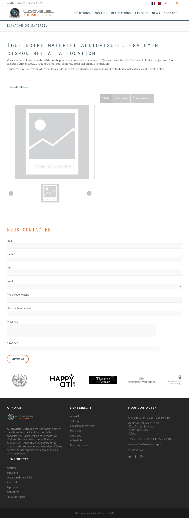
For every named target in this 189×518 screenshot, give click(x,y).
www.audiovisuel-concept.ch (145, 444)
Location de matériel (19, 477)
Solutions (12, 472)
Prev (12, 381)
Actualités (13, 491)
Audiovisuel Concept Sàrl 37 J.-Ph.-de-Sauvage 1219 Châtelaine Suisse (143, 428)
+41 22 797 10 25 (32, 2)
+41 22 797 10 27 (164, 438)
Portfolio (12, 482)
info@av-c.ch (14, 2)
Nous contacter (16, 496)
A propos (12, 487)
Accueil (11, 467)
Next (177, 381)
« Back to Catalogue (19, 87)
